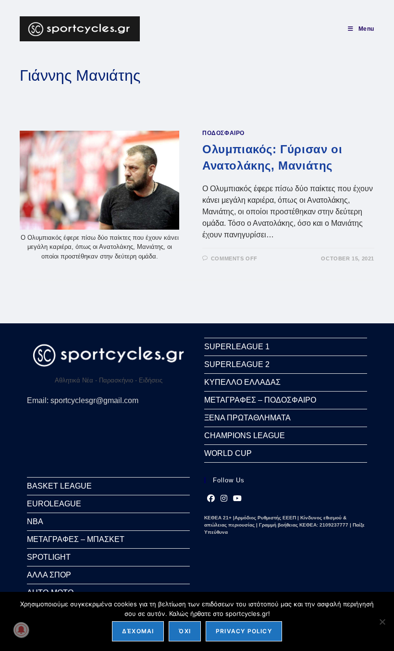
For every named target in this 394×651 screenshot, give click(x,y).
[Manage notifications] (21, 630)
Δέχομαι (138, 631)
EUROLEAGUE (54, 504)
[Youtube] (237, 498)
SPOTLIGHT (49, 557)
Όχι (185, 631)
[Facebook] (211, 498)
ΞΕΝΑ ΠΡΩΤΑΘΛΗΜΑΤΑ (247, 418)
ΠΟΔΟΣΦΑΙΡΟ (223, 133)
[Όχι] (382, 621)
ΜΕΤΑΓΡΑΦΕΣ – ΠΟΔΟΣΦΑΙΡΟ (260, 400)
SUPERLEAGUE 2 (237, 364)
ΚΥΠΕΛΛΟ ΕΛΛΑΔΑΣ (242, 382)
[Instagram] (224, 498)
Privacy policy (244, 631)
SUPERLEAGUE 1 (237, 347)
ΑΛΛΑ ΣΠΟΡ (49, 575)
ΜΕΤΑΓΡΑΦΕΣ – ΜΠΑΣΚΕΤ (75, 539)
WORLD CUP (228, 453)
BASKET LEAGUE (59, 486)
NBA (35, 521)
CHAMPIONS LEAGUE (244, 435)
